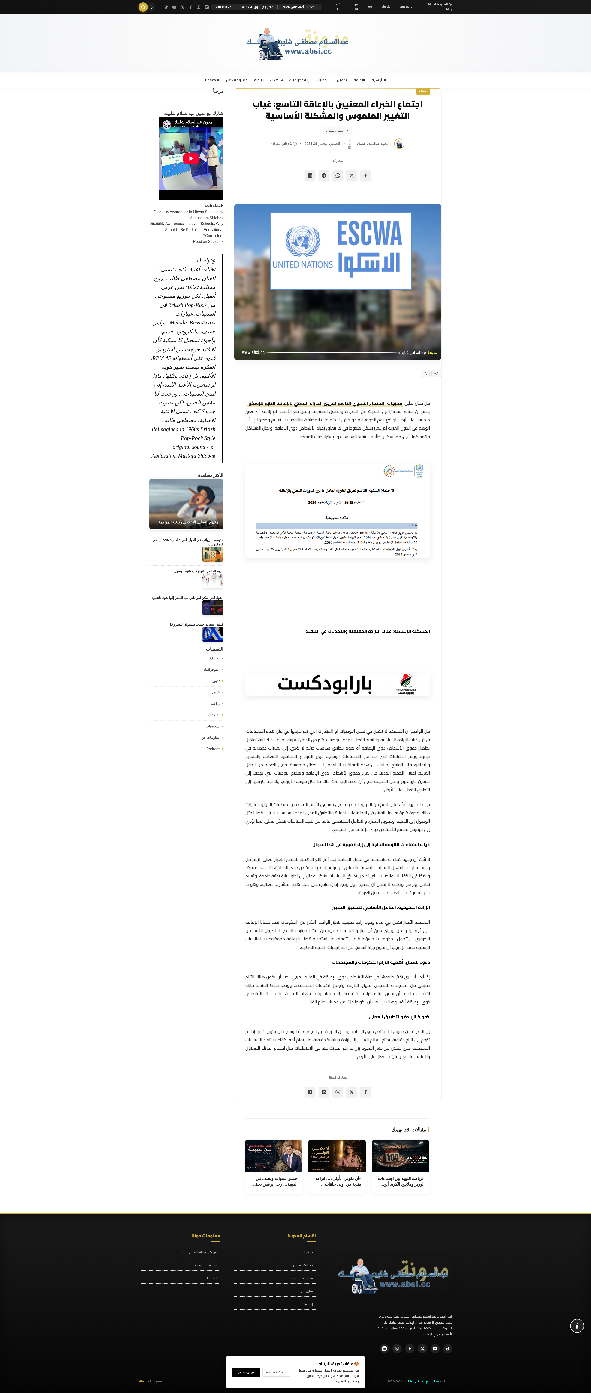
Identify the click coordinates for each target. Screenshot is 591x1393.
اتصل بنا (337, 7)
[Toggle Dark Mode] (151, 7)
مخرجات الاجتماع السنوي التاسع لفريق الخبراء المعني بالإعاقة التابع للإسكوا (324, 403)
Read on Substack (208, 241)
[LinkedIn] (207, 7)
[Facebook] (191, 7)
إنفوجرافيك (299, 79)
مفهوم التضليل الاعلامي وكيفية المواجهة (189, 522)
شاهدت (276, 79)
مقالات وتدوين (303, 1265)
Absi (142, 1381)
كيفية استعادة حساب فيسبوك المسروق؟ (196, 624)
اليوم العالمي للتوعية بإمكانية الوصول (198, 571)
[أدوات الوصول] (577, 1326)
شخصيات (322, 79)
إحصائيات (307, 1304)
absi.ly (385, 6)
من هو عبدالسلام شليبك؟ (200, 1252)
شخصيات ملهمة (302, 1278)
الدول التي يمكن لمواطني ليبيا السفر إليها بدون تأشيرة (187, 598)
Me (370, 6)
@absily (206, 260)
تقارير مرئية (306, 1291)
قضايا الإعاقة (304, 1252)
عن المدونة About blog (440, 7)
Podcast (212, 79)
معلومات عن (236, 79)
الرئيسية (378, 79)
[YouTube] (174, 7)
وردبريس (406, 6)
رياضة (258, 79)
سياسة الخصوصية (205, 1265)
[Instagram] (199, 7)
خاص (216, 692)
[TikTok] (166, 7)
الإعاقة (359, 79)
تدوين (341, 79)
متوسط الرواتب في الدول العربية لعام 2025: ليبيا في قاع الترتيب (187, 542)
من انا (356, 7)
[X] (182, 7)
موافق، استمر (246, 1372)
